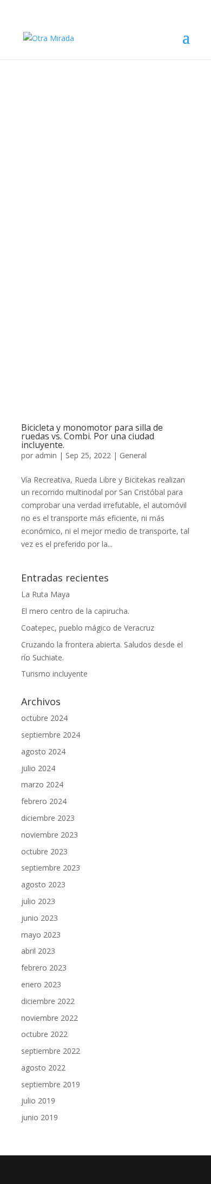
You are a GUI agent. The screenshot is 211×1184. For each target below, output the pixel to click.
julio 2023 (38, 901)
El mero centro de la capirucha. (75, 611)
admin (46, 455)
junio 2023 (39, 918)
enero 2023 (41, 984)
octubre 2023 (44, 851)
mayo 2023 (41, 934)
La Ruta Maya (45, 594)
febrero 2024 (44, 801)
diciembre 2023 (48, 818)
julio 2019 (38, 1100)
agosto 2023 (43, 884)
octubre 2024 (44, 718)
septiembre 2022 (50, 1051)
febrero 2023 (44, 967)
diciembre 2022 (48, 1001)
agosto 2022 (43, 1067)
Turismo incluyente (54, 673)
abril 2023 (38, 951)
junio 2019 (39, 1117)
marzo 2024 (42, 784)
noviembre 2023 (49, 835)
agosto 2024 (43, 751)
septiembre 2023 (50, 867)
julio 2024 (38, 768)
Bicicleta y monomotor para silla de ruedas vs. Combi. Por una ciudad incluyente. (92, 436)
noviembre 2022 (49, 1018)
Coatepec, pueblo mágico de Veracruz (87, 628)
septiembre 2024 (50, 735)
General (133, 455)
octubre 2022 (44, 1034)
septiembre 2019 (50, 1084)
